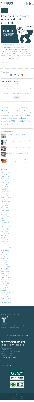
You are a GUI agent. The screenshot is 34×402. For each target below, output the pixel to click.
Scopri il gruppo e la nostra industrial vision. (17, 335)
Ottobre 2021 (5, 199)
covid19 (28, 107)
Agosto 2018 (5, 279)
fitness (12, 112)
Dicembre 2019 (5, 246)
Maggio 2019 (5, 260)
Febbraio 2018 (5, 292)
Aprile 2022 (4, 187)
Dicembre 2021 (5, 195)
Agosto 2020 (5, 229)
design (3, 110)
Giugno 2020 (5, 233)
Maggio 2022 (5, 185)
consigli (18, 107)
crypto (31, 107)
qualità (9, 121)
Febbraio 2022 (5, 191)
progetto (4, 121)
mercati (27, 115)
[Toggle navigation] (32, 3)
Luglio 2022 (4, 180)
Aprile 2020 (4, 237)
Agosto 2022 (5, 178)
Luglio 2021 (4, 206)
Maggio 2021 (5, 210)
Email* (17, 84)
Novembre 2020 (6, 222)
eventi (26, 110)
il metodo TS (12, 115)
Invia (17, 97)
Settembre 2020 (6, 227)
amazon (5, 108)
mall (17, 115)
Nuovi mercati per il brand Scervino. (17, 153)
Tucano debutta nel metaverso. (15, 134)
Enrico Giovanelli (10, 44)
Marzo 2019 (4, 265)
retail (13, 120)
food (14, 112)
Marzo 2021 (4, 214)
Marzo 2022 (4, 189)
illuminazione (6, 115)
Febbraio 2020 (5, 241)
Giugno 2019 (5, 258)
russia (18, 121)
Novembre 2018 (6, 273)
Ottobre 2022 (5, 174)
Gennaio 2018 (5, 294)
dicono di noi (8, 110)
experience (3, 112)
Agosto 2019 (5, 254)
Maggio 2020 (5, 235)
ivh (16, 115)
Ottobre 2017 (5, 300)
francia (23, 112)
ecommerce (21, 110)
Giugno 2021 (5, 208)
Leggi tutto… (5, 62)
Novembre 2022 (6, 172)
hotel (2, 115)
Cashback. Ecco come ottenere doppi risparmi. (15, 19)
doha (12, 110)
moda (9, 118)
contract (24, 108)
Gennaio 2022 (5, 193)
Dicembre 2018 (5, 271)
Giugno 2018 (5, 284)
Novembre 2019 (6, 248)
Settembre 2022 (6, 176)
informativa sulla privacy (20, 95)
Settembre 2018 (6, 277)
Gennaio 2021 (5, 218)
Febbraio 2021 (5, 216)
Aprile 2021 (4, 212)
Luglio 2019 (4, 256)
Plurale (20, 398)
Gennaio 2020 (5, 244)
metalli (2, 118)
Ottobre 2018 (5, 275)
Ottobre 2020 (5, 225)
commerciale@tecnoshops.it (9, 357)
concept (13, 107)
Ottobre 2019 (5, 250)
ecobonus (15, 110)
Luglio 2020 (4, 231)
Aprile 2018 (4, 288)
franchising (19, 113)
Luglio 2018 (4, 281)
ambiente (9, 107)
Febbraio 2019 (5, 267)
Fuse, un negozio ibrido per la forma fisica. (18, 141)
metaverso (5, 118)
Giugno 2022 (5, 182)
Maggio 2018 (5, 286)
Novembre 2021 (6, 197)
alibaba (2, 107)
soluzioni (24, 120)
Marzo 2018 (4, 290)
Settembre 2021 (6, 201)
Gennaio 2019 (5, 269)
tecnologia (5, 124)
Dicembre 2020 (5, 220)
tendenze (13, 124)
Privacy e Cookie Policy (17, 394)
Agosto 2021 (5, 204)
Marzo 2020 (4, 239)
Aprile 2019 (4, 262)
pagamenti (13, 118)
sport (30, 121)
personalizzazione (21, 118)
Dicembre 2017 (5, 296)
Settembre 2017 (6, 302)
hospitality (28, 113)
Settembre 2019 (6, 252)
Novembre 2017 (6, 298)
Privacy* (16, 92)
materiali (21, 115)
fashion (9, 113)
